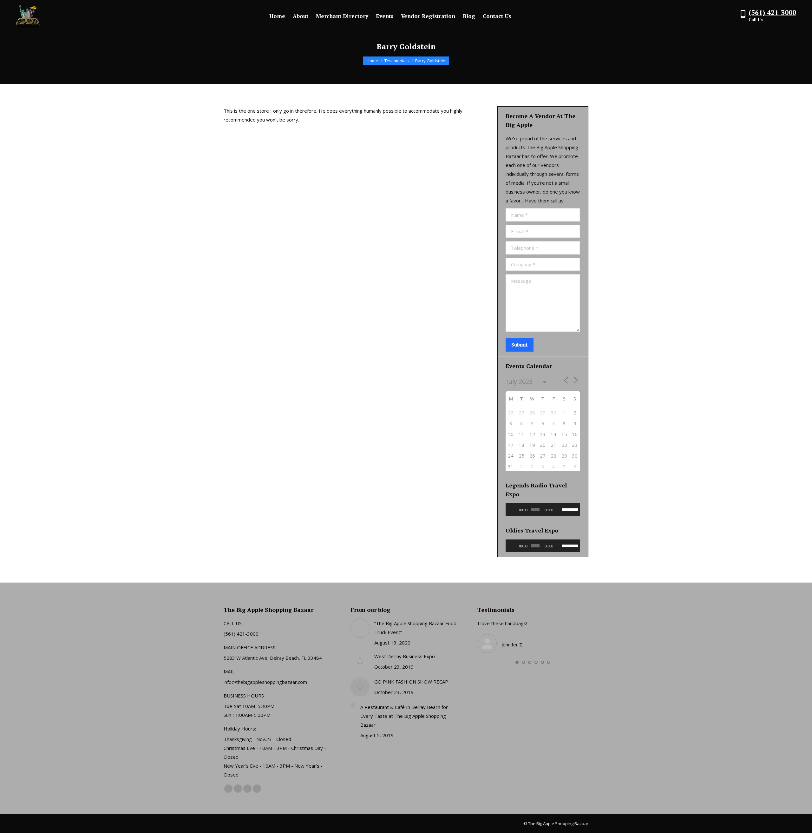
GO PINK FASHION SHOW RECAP (411, 681)
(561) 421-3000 (772, 12)
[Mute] (559, 509)
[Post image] (360, 628)
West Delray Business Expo (404, 656)
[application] (543, 509)
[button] (517, 662)
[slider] (569, 509)
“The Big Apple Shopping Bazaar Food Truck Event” (415, 627)
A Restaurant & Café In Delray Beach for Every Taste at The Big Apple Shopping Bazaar (404, 716)
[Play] (514, 509)
